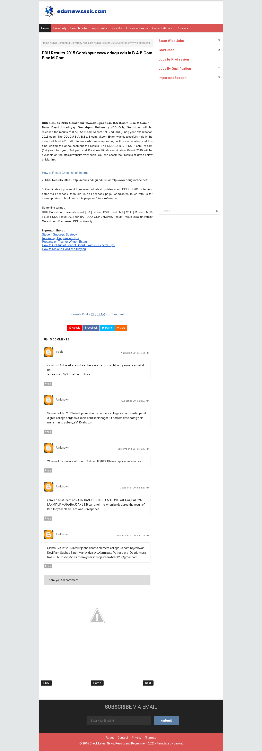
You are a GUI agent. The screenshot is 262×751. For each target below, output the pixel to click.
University (59, 28)
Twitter (108, 327)
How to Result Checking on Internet (65, 172)
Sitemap (150, 737)
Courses (182, 28)
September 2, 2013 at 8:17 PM (133, 449)
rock (59, 352)
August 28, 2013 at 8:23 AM (135, 401)
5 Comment (116, 314)
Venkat (178, 743)
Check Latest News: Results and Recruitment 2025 (122, 743)
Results (117, 28)
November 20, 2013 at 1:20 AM (133, 535)
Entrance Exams (137, 28)
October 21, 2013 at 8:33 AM (134, 487)
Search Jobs (78, 28)
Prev (46, 683)
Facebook (91, 327)
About (110, 737)
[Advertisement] (97, 92)
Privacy (136, 737)
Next (148, 683)
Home (45, 28)
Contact (123, 737)
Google (76, 327)
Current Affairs (162, 28)
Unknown (63, 399)
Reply (48, 383)
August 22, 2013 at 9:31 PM (135, 353)
